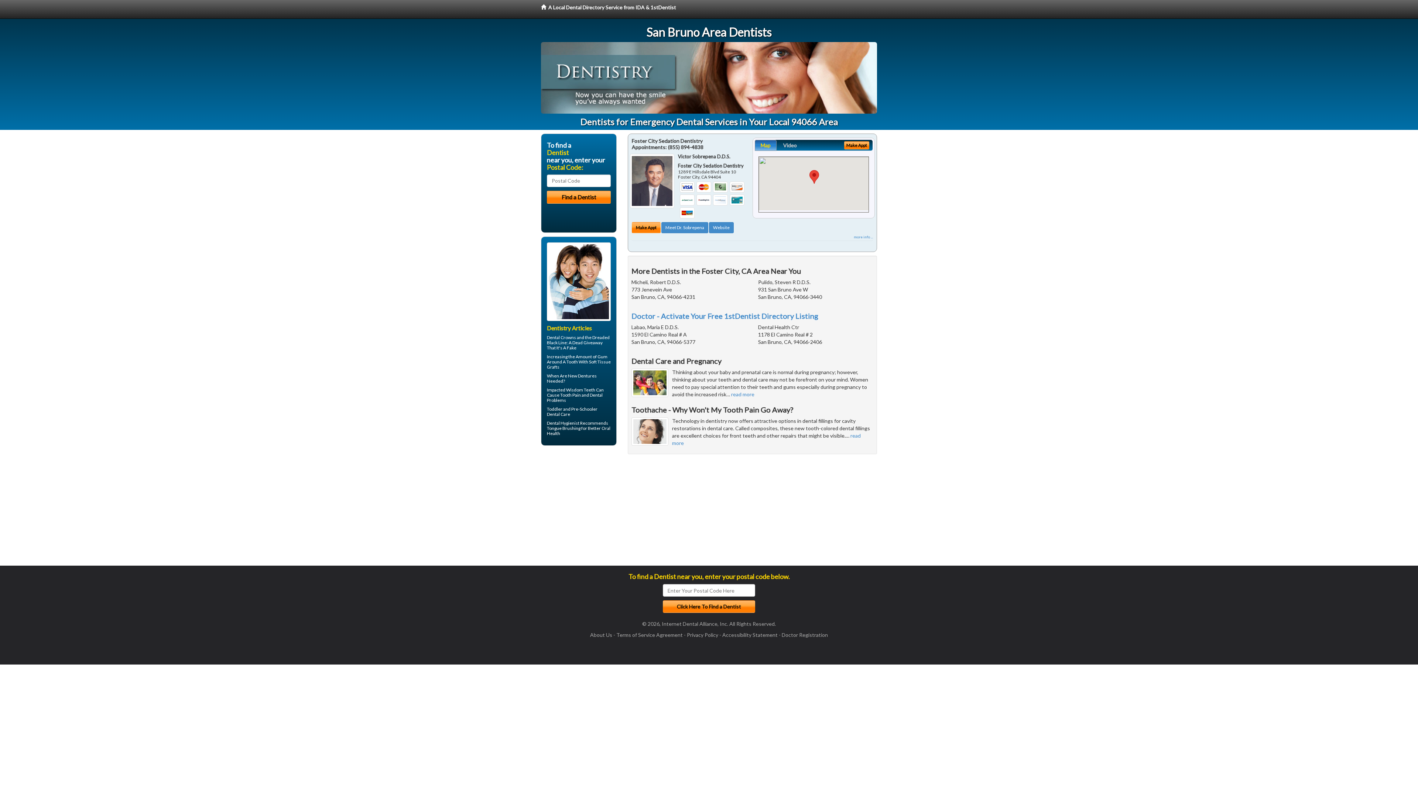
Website (721, 227)
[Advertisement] (579, 508)
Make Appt (646, 227)
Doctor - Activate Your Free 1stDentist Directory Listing (724, 315)
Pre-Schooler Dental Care (572, 411)
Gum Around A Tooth (577, 359)
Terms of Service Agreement (649, 635)
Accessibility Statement (750, 635)
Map (766, 145)
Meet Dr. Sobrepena (684, 227)
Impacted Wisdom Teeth (571, 390)
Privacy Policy (702, 635)
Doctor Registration (805, 635)
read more (742, 394)
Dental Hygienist (563, 423)
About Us (601, 635)
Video (790, 145)
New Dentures (582, 376)
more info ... (863, 237)
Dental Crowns (561, 337)
